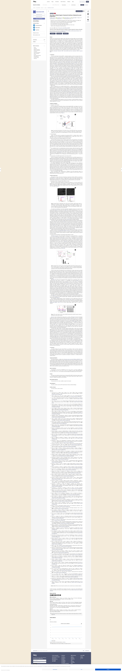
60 (73, 320)
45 (64, 221)
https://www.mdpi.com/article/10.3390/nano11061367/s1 (72, 359)
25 (79, 75)
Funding (35, 54)
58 (75, 321)
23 (57, 78)
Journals (48, 1)
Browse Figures (59, 33)
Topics (52, 1)
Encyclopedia (73, 662)
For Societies (63, 662)
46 (68, 286)
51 (62, 237)
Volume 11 (42, 7)
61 (54, 324)
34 (76, 91)
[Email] (50, 595)
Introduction (35, 48)
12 (68, 61)
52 (63, 237)
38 (50, 96)
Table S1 (58, 297)
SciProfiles (72, 661)
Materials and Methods (37, 49)
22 (55, 63)
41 (57, 98)
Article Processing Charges (56, 656)
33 (75, 91)
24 (72, 63)
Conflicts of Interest (36, 57)
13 (69, 61)
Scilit (61, 394)
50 (64, 241)
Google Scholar (54, 394)
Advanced (86, 4)
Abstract (35, 47)
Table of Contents (36, 45)
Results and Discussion (37, 50)
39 (51, 96)
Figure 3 (54, 279)
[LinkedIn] (54, 595)
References (35, 58)
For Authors (63, 656)
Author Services (63, 1)
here (54, 614)
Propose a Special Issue (39, 18)
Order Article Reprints (79, 11)
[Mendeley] (60, 595)
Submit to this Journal (39, 14)
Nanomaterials (38, 7)
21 (76, 62)
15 (64, 69)
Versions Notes (66, 33)
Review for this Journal (39, 16)
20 (75, 62)
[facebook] (55, 595)
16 (81, 61)
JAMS (72, 663)
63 (78, 341)
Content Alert (87, 650)
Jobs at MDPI (54, 661)
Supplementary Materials (37, 52)
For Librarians (63, 660)
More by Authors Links (36, 34)
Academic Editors (36, 23)
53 (81, 239)
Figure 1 (63, 112)
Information (57, 1)
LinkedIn (81, 656)
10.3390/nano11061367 (50, 7)
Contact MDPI (54, 660)
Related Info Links (36, 32)
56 (61, 288)
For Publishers (63, 661)
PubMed (63, 417)
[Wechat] (57, 595)
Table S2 (59, 302)
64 (54, 342)
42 (54, 145)
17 (54, 81)
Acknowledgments (36, 56)
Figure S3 (68, 230)
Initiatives (68, 1)
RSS (83, 650)
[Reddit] (58, 595)
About (73, 1)
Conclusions (35, 51)
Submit (87, 1)
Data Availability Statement (37, 55)
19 (66, 62)
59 (72, 320)
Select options (36, 660)
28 (70, 145)
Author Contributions (36, 53)
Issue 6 (46, 7)
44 (63, 221)
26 (72, 68)
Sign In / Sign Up (82, 1)
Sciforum (72, 656)
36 (70, 92)
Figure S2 (68, 219)
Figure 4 (71, 299)
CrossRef (58, 394)
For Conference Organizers (65, 663)
